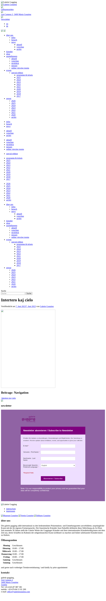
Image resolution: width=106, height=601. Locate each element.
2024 (19, 80)
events (8, 70)
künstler (9, 52)
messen (14, 66)
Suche (3, 291)
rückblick (15, 63)
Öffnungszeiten (7, 9)
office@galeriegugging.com (18, 592)
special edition (17, 73)
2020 (19, 89)
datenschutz (11, 509)
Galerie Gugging (47, 306)
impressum (10, 511)
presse (8, 98)
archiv (19, 49)
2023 (19, 82)
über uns (9, 35)
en (7, 24)
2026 (13, 101)
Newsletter (5, 19)
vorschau (20, 47)
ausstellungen (11, 56)
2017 (19, 96)
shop (8, 54)
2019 (19, 91)
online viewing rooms (20, 68)
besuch (14, 40)
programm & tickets (25, 75)
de (7, 26)
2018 (19, 94)
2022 (19, 84)
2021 (19, 87)
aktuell (19, 44)
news (13, 42)
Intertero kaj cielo (8, 398)
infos (13, 37)
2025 (19, 77)
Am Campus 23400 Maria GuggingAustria (9, 582)
